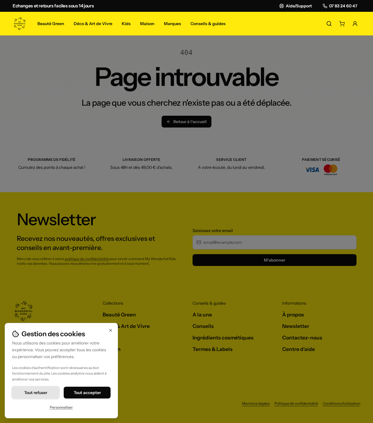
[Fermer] (110, 330)
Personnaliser (61, 407)
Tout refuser (35, 392)
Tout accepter (87, 392)
